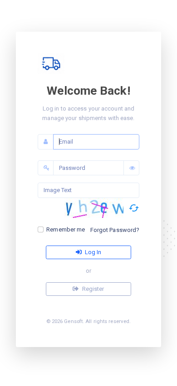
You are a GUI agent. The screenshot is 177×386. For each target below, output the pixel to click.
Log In (92, 252)
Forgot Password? (115, 230)
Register (92, 288)
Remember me (65, 229)
